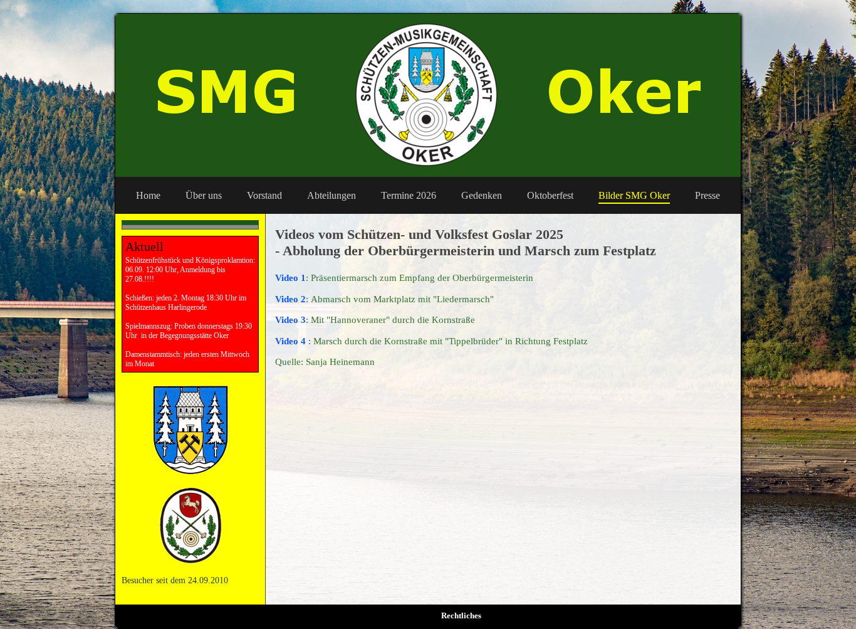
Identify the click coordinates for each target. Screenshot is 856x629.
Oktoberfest (550, 195)
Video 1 (290, 278)
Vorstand (264, 195)
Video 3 (290, 320)
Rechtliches (461, 615)
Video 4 (291, 341)
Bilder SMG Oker (634, 195)
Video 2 (290, 299)
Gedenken (481, 195)
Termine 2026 (408, 195)
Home (148, 195)
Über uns (203, 195)
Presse (707, 195)
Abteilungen (331, 195)
